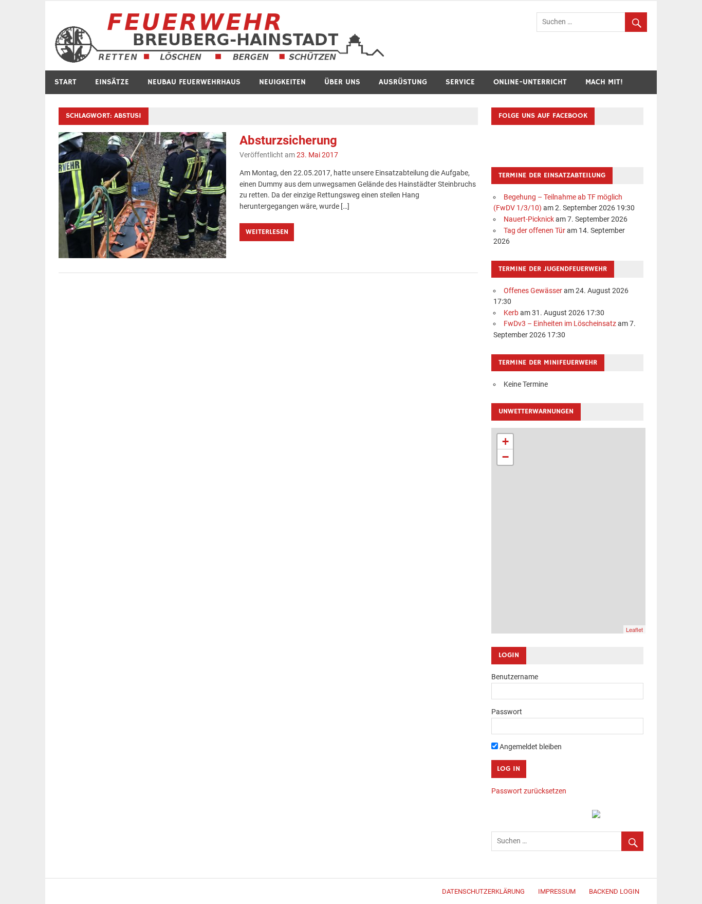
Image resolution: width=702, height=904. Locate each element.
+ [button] (505, 441)
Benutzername (514, 677)
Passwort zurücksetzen (528, 791)
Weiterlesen (267, 232)
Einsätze (112, 82)
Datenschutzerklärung (483, 891)
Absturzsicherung (288, 140)
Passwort (506, 712)
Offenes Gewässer (533, 290)
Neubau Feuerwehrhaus (194, 82)
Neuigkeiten (282, 82)
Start (65, 82)
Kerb (511, 313)
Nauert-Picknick (529, 219)
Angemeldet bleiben (530, 747)
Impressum (557, 891)
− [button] (505, 456)
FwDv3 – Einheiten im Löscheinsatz (560, 323)
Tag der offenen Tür (534, 230)
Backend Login (614, 891)
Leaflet (634, 629)
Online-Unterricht (530, 82)
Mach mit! (604, 82)
